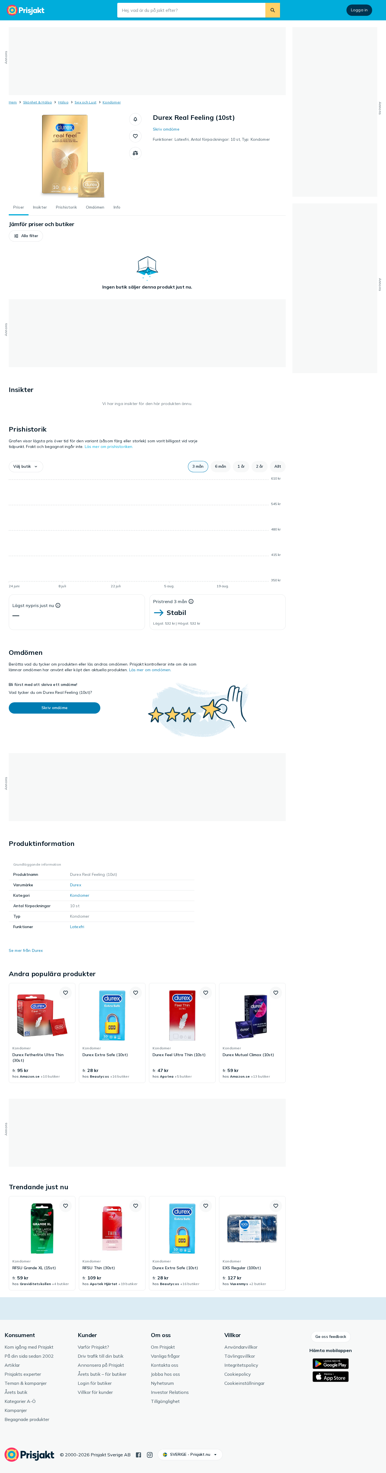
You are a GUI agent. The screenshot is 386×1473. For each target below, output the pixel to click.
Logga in (359, 9)
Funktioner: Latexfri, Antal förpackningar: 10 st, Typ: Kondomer (211, 139)
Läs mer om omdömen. (150, 669)
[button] (135, 119)
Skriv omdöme (166, 129)
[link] (42, 1033)
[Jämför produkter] (135, 153)
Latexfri (77, 926)
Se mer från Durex (26, 950)
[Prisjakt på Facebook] (138, 1454)
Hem (13, 102)
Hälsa (63, 102)
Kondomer (112, 102)
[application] (147, 533)
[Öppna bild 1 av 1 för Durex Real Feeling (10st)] (69, 155)
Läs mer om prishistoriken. (109, 446)
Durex (75, 884)
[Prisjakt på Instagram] (149, 1454)
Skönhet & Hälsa (37, 102)
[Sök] (272, 10)
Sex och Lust (85, 102)
